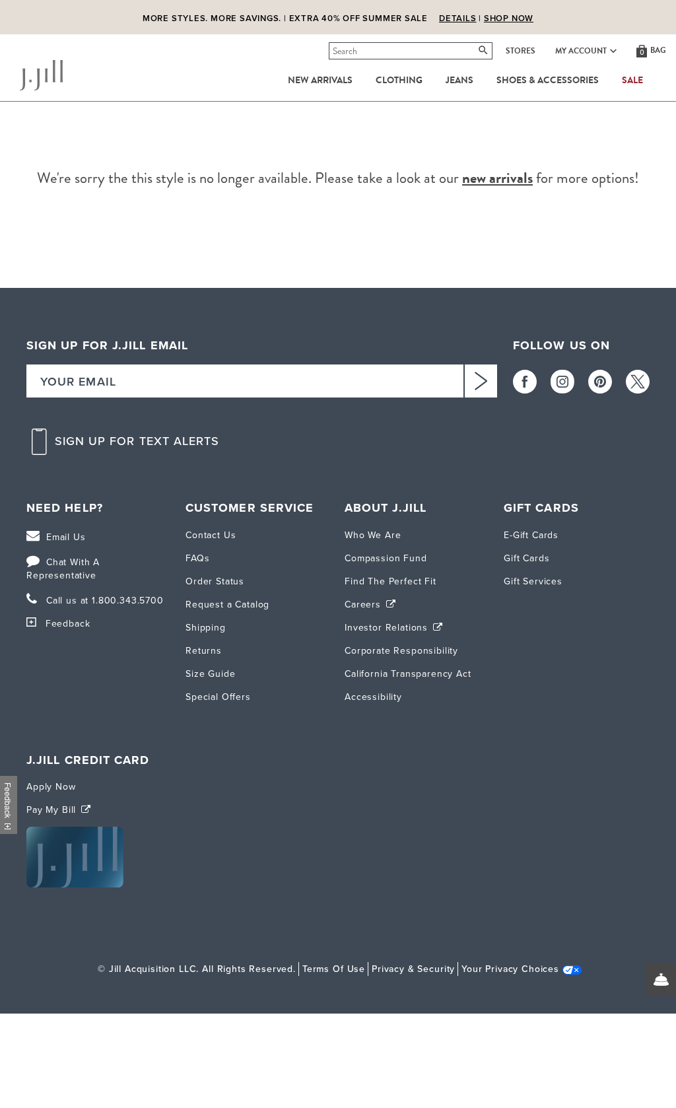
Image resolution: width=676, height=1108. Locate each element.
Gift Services (533, 581)
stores (520, 51)
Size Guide (210, 674)
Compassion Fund (386, 558)
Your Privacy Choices (510, 969)
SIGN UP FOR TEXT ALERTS (137, 441)
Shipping (206, 628)
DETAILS (457, 18)
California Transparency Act (408, 674)
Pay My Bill (52, 810)
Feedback (68, 624)
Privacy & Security (413, 969)
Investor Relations (388, 628)
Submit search (331, 51)
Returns (204, 651)
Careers (364, 604)
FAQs (197, 558)
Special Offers (218, 697)
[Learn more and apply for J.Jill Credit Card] (74, 884)
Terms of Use (333, 969)
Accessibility (373, 697)
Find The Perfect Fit (390, 581)
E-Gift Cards (531, 535)
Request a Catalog (227, 604)
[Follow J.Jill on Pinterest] (600, 382)
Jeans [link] (459, 80)
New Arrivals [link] (320, 80)
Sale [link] (632, 80)
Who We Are (373, 535)
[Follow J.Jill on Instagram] (562, 382)
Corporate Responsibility (401, 651)
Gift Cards (526, 558)
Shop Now (508, 18)
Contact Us (211, 535)
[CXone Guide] (661, 979)
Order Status (215, 581)
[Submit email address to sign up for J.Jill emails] (480, 381)
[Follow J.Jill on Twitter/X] (638, 382)
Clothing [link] (399, 80)
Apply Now (51, 787)
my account (581, 51)
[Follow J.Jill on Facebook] (525, 382)
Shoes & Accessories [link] (547, 80)
